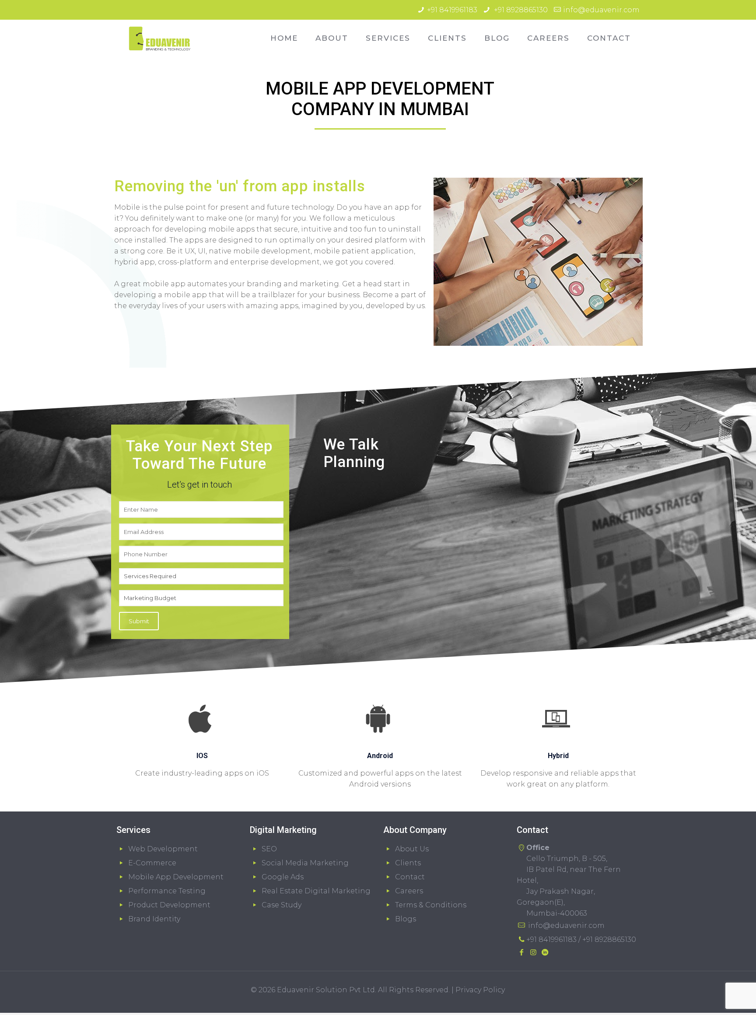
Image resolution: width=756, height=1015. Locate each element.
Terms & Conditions (430, 905)
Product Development (169, 905)
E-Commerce (152, 863)
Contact (410, 877)
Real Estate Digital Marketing (316, 891)
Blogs (405, 919)
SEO (269, 849)
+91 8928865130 (520, 10)
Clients (408, 863)
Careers (409, 891)
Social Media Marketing (305, 863)
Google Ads (283, 877)
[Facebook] (521, 952)
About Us (412, 849)
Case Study (281, 905)
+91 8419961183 (452, 10)
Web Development (163, 849)
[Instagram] (533, 952)
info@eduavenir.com (601, 10)
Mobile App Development (176, 877)
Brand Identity (154, 919)
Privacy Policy (480, 990)
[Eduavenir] (159, 38)
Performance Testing (167, 891)
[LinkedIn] (545, 952)
